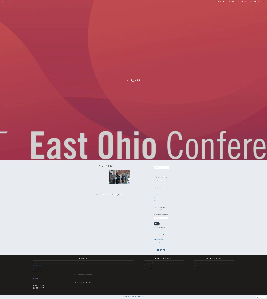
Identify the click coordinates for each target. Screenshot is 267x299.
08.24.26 (155, 200)
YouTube (256, 1)
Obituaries (248, 1)
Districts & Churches (37, 265)
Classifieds (240, 1)
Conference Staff (36, 268)
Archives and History (198, 268)
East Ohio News (6, 1)
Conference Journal (197, 262)
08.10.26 (155, 197)
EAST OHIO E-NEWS (221, 1)
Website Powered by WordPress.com (133, 296)
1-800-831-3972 (157, 242)
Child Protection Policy (148, 262)
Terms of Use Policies (148, 268)
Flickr (263, 1)
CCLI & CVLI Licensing (148, 265)
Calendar (231, 1)
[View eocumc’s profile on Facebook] (158, 250)
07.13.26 (155, 191)
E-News (195, 265)
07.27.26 (155, 194)
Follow (156, 223)
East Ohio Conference (37, 271)
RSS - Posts (35, 278)
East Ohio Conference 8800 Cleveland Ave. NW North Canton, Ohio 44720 (159, 239)
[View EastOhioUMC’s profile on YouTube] (164, 250)
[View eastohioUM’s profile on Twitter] (161, 250)
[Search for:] (161, 167)
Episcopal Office (36, 262)
